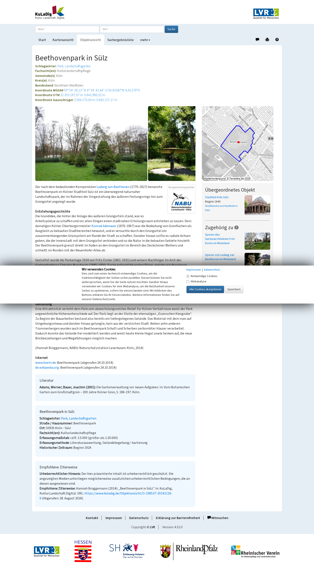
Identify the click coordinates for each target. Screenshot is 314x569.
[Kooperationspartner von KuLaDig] (181, 201)
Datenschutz (139, 518)
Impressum (114, 518)
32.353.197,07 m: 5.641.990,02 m (82, 95)
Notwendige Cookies (204, 276)
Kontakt (92, 518)
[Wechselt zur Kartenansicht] (240, 143)
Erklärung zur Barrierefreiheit (178, 518)
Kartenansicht (63, 40)
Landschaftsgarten (78, 66)
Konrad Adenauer (103, 226)
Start (42, 40)
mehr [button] (144, 40)
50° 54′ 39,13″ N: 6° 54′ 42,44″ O (85, 90)
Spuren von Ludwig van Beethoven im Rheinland (220, 257)
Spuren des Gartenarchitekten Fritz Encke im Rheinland (220, 239)
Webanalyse (198, 281)
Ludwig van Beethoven (113, 187)
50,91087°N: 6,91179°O (124, 90)
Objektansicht (90, 40)
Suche (171, 29)
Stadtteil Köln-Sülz (217, 197)
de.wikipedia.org (47, 367)
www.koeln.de (45, 362)
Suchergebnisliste (120, 40)
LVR (152, 527)
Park (60, 66)
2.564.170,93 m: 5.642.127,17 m (95, 100)
